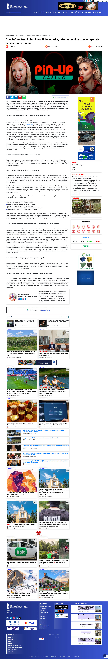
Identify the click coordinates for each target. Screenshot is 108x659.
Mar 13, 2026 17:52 (96, 46)
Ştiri (41, 614)
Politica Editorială (44, 626)
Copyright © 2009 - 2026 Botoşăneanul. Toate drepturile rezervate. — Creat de (54, 656)
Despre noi (10, 637)
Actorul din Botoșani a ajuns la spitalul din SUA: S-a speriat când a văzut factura (58, 321)
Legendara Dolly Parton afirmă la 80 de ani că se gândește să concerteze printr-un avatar (46, 446)
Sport (41, 624)
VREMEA (86, 246)
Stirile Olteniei (57, 637)
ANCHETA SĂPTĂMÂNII (76, 12)
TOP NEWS (65, 12)
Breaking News (44, 612)
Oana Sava (19, 325)
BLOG (59, 12)
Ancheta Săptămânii (45, 606)
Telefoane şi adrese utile (14, 645)
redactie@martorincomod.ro (12, 614)
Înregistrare (104, 1)
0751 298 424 (9, 612)
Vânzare (97, 241)
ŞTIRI (35, 12)
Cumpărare (90, 241)
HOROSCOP (86, 222)
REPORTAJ (48, 12)
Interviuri (42, 618)
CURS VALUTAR (86, 237)
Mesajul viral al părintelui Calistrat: (45, 461)
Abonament (10, 653)
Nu (74, 169)
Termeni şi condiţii (12, 649)
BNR (82, 241)
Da (74, 167)
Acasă (7, 35)
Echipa (41, 628)
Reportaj (42, 616)
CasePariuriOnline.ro (51, 634)
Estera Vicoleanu (23, 294)
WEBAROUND (75, 656)
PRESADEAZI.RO (57, 634)
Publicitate (10, 639)
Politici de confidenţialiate (14, 647)
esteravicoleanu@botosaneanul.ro (27, 296)
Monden (42, 622)
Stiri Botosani (11, 35)
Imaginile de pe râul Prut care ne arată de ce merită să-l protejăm (41, 438)
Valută (75, 241)
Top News (9, 367)
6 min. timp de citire (53, 46)
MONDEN (54, 12)
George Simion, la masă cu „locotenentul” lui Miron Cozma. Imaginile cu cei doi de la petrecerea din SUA (45, 454)
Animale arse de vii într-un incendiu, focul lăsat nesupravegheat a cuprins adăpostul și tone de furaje (43, 431)
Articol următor (63, 317)
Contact (9, 641)
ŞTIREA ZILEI (87, 12)
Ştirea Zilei (43, 608)
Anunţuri (9, 643)
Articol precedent (13, 317)
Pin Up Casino (30, 124)
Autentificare (97, 1)
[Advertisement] (54, 25)
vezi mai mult (76, 194)
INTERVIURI (41, 12)
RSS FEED (10, 651)
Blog (41, 620)
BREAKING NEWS (97, 12)
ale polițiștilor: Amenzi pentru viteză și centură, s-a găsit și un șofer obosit (24, 322)
